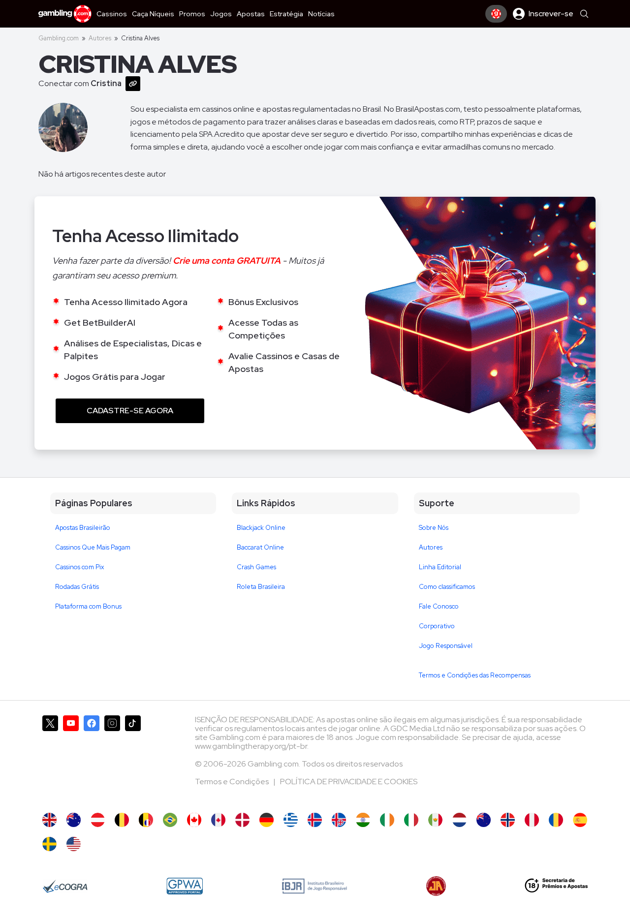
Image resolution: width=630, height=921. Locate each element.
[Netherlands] (459, 820)
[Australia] (73, 820)
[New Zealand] (483, 820)
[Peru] (532, 820)
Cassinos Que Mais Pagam (92, 547)
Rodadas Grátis (77, 587)
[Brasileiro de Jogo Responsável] (314, 886)
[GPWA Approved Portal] (184, 886)
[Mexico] (435, 820)
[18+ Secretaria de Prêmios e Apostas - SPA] (556, 886)
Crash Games (256, 567)
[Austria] (98, 820)
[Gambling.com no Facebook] (91, 759)
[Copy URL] (135, 83)
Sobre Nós (433, 527)
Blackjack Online (261, 527)
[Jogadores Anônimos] (436, 886)
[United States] (73, 844)
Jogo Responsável (445, 646)
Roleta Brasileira (261, 587)
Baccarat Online (260, 547)
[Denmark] (242, 820)
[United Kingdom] (49, 820)
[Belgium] (122, 820)
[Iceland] (315, 820)
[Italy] (411, 820)
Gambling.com (58, 38)
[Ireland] (387, 820)
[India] (363, 820)
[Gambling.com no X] (50, 759)
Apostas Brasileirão (82, 527)
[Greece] (291, 820)
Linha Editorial (440, 567)
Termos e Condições (232, 781)
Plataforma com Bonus (88, 606)
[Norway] (508, 820)
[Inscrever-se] (496, 14)
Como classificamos (447, 587)
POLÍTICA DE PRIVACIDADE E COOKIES (348, 781)
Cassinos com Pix (79, 567)
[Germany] (266, 820)
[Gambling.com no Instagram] (112, 759)
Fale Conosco (439, 606)
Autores (100, 38)
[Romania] (556, 820)
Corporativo (437, 626)
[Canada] (194, 820)
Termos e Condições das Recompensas (475, 675)
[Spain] (580, 820)
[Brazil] (170, 820)
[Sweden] (49, 844)
